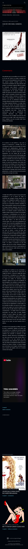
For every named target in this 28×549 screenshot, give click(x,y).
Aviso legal (16, 15)
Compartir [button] (4, 407)
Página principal (7, 15)
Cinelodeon (6, 5)
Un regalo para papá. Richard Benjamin (11, 492)
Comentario (7, 409)
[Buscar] (25, 2)
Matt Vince (18, 541)
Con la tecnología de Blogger (15, 538)
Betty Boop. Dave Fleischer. (13, 526)
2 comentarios (11, 495)
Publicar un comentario (12, 529)
